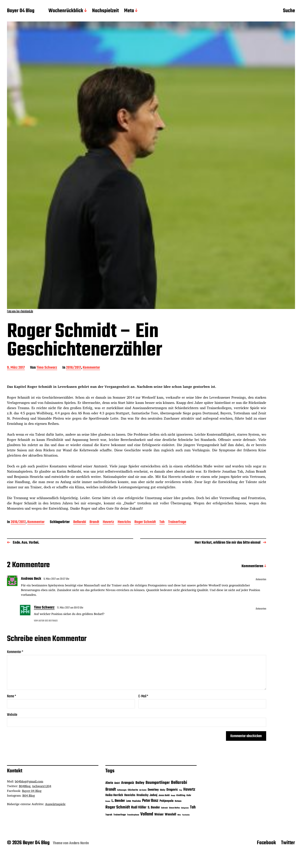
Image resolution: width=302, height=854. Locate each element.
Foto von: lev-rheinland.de (20, 311)
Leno (128, 801)
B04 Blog (28, 795)
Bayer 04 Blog (20, 11)
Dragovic (172, 789)
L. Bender (118, 801)
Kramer (107, 801)
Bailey (139, 783)
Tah (162, 522)
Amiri (117, 783)
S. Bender (154, 807)
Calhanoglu (122, 790)
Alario (109, 783)
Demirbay (153, 790)
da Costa (142, 790)
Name (11, 696)
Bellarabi (79, 522)
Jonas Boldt (164, 795)
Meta (129, 11)
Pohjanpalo (167, 801)
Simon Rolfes (174, 808)
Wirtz (179, 815)
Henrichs (124, 522)
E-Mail (143, 696)
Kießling (180, 795)
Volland (146, 814)
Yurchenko (186, 815)
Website (12, 714)
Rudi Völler (138, 807)
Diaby (162, 790)
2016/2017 (73, 368)
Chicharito (133, 790)
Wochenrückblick (65, 11)
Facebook (266, 843)
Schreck (164, 808)
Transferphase (133, 814)
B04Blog (24, 786)
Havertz (108, 522)
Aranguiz (127, 783)
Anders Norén (79, 843)
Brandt (94, 522)
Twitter (288, 843)
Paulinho (136, 801)
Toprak (108, 815)
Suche (289, 11)
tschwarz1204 (41, 786)
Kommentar (91, 368)
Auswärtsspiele (55, 804)
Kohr (188, 795)
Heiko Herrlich (114, 795)
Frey (180, 790)
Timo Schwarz (47, 368)
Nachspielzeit (105, 11)
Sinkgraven (185, 808)
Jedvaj (153, 795)
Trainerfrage (177, 522)
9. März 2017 (16, 368)
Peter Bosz (150, 801)
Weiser (159, 814)
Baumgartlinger (158, 783)
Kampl (173, 795)
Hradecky (142, 795)
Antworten (261, 579)
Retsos (178, 801)
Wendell (170, 814)
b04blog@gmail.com (29, 781)
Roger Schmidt (145, 522)
